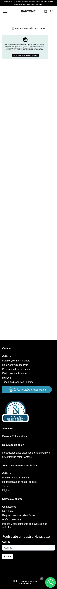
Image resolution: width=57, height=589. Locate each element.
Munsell (6, 377)
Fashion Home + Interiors (15, 477)
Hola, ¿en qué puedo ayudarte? (25, 582)
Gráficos (6, 356)
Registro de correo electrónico (18, 515)
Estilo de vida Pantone (14, 373)
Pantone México (23, 28)
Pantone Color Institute (14, 436)
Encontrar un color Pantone (17, 457)
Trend (5, 486)
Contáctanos (9, 506)
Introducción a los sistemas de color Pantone (26, 452)
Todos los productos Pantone (18, 382)
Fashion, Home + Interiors (16, 360)
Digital (5, 490)
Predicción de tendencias (16, 369)
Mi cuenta (7, 511)
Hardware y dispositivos (15, 365)
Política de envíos (11, 519)
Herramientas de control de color (19, 482)
